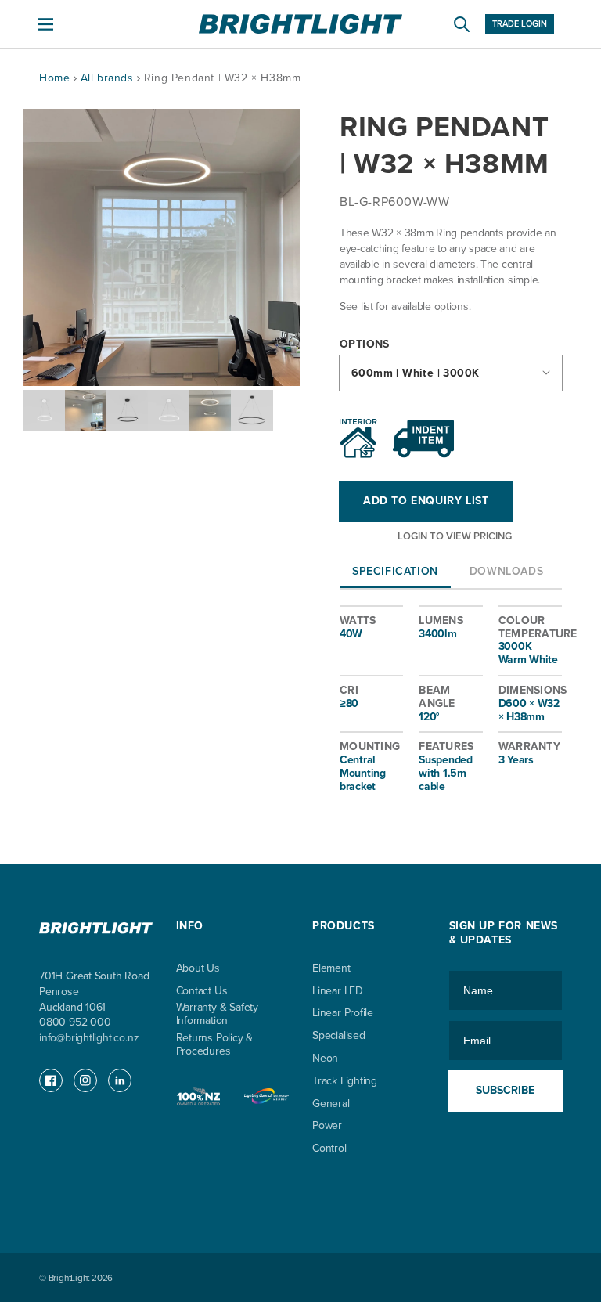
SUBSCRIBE (505, 1090)
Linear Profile (342, 1013)
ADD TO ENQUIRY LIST (425, 500)
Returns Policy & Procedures (215, 1045)
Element (331, 969)
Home (54, 78)
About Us (198, 969)
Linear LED (337, 991)
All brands (109, 78)
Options (365, 345)
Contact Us (202, 991)
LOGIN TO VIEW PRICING (455, 536)
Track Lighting (344, 1081)
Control (329, 1149)
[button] (45, 24)
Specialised (338, 1036)
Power (327, 1126)
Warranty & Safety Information (217, 1014)
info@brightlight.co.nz (89, 1038)
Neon (325, 1059)
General (331, 1104)
